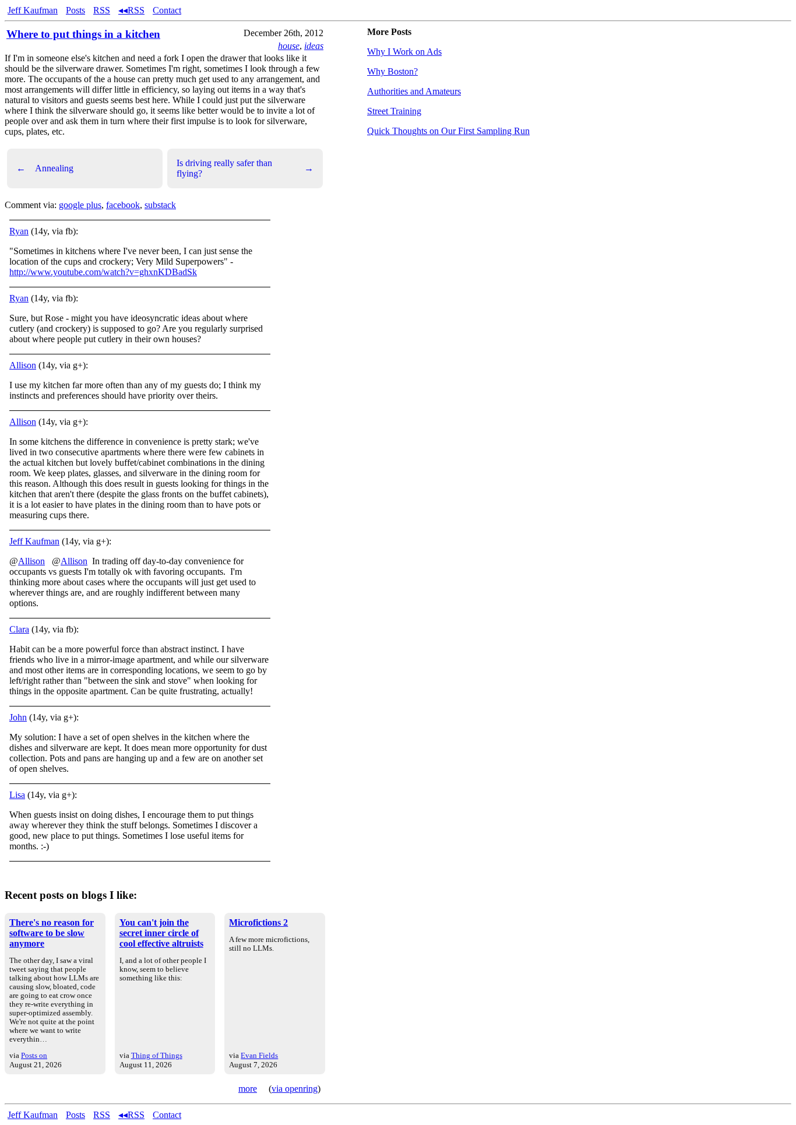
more (247, 1089)
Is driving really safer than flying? (245, 168)
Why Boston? (392, 71)
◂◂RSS (131, 10)
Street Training (394, 111)
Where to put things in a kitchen (83, 34)
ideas (313, 46)
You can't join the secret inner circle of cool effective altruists (161, 932)
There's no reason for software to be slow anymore (51, 932)
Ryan (19, 231)
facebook (123, 205)
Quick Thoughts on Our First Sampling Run (448, 131)
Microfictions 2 (258, 922)
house (289, 46)
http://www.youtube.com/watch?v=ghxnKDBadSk (103, 272)
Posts (75, 10)
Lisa (17, 795)
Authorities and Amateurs (414, 91)
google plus (80, 205)
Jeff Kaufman (33, 10)
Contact (167, 10)
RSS (101, 10)
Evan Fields (259, 1055)
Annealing (44, 168)
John (18, 717)
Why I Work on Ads (404, 52)
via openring (295, 1089)
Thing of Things (156, 1055)
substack (160, 205)
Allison (22, 365)
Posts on (34, 1055)
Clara (19, 629)
